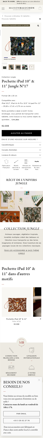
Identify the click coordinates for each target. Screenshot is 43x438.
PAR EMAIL (21, 414)
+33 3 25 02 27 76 (21, 421)
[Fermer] (39, 380)
